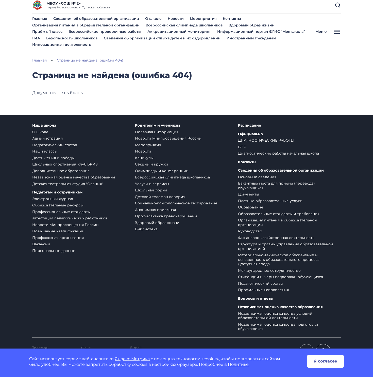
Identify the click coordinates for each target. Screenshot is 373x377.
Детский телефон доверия (160, 196)
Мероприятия (203, 18)
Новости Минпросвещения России (65, 224)
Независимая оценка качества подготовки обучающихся (278, 326)
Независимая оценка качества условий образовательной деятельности (275, 315)
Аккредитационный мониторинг (179, 31)
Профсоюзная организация (58, 237)
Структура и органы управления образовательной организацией (285, 246)
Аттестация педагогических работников (70, 218)
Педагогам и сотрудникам (57, 192)
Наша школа (44, 125)
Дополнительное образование (61, 171)
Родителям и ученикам (157, 125)
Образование (250, 207)
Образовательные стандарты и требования (278, 214)
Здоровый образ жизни (252, 25)
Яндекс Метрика (132, 358)
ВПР (242, 147)
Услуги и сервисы (152, 184)
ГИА (36, 38)
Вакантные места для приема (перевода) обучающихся (276, 185)
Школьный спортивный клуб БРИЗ (65, 164)
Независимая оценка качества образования (73, 177)
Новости (176, 18)
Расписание (249, 125)
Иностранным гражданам (251, 38)
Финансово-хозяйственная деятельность (276, 237)
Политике (238, 364)
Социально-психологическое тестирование (176, 203)
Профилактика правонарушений (166, 216)
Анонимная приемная (155, 209)
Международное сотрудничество (269, 270)
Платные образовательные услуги (270, 201)
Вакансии (41, 244)
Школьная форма (151, 190)
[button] (338, 5)
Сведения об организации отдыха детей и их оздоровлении (162, 38)
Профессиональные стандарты (61, 211)
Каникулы (144, 158)
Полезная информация (156, 132)
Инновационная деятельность (61, 44)
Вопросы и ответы (255, 298)
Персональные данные (53, 250)
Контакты (232, 18)
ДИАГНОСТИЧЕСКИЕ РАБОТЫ (266, 140)
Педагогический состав (54, 145)
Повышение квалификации (58, 231)
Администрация (47, 138)
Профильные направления (263, 290)
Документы (248, 194)
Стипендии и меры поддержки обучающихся (280, 277)
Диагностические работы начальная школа (278, 153)
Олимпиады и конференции (162, 171)
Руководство (250, 231)
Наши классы (44, 151)
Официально (250, 134)
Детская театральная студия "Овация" (67, 184)
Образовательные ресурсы (57, 205)
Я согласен (325, 361)
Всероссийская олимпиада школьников (184, 25)
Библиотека (146, 229)
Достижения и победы (53, 158)
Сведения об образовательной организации (96, 18)
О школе (153, 18)
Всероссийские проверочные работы (105, 31)
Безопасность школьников (72, 38)
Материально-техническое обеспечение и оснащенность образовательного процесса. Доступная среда (279, 259)
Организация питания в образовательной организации (86, 25)
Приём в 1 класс (47, 31)
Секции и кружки (151, 164)
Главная (39, 18)
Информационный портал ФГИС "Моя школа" (261, 31)
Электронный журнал (52, 199)
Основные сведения (257, 177)
